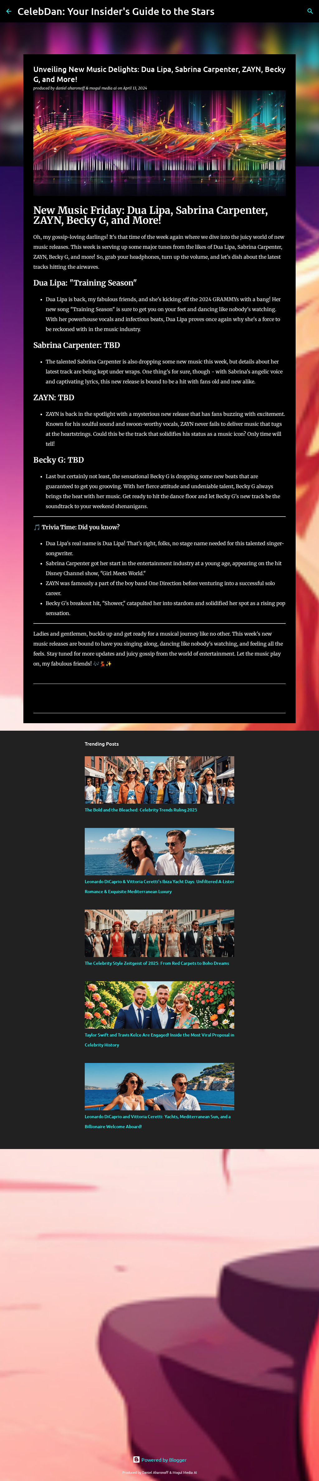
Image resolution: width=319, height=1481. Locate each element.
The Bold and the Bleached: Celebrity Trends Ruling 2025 (141, 810)
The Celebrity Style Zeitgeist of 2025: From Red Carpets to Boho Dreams (157, 963)
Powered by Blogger (163, 1459)
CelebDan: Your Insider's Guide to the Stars (116, 11)
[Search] (310, 11)
